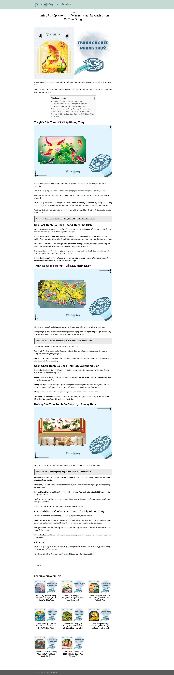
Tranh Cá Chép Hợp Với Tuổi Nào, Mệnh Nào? (69, 106)
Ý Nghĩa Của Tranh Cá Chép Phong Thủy (67, 101)
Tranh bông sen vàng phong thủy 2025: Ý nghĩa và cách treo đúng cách (100, 626)
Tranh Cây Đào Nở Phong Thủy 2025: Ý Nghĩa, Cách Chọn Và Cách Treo (46, 598)
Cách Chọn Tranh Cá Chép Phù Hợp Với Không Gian (72, 109)
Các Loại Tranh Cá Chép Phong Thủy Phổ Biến (70, 104)
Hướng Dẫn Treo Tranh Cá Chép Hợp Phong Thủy (71, 111)
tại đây (80, 506)
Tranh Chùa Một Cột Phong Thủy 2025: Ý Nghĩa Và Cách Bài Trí (46, 654)
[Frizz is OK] (44, 4)
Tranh (73, 12)
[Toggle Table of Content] (92, 98)
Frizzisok (65, 554)
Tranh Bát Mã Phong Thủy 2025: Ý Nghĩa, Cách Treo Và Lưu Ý (73, 654)
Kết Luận (56, 117)
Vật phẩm (65, 4)
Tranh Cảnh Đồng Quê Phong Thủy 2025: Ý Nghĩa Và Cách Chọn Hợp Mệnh (73, 626)
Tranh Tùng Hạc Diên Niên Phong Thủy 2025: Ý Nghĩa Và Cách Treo (99, 598)
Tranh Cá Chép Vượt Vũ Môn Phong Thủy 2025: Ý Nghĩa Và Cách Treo (46, 626)
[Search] (58, 4)
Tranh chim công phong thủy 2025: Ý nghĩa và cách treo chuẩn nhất (73, 598)
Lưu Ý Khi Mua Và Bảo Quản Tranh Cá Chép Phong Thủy (73, 114)
